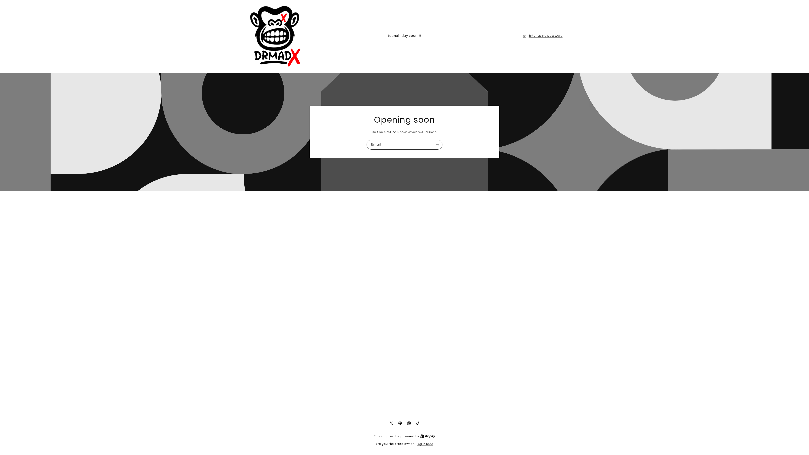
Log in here (425, 444)
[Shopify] (427, 436)
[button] (543, 35)
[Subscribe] (437, 145)
